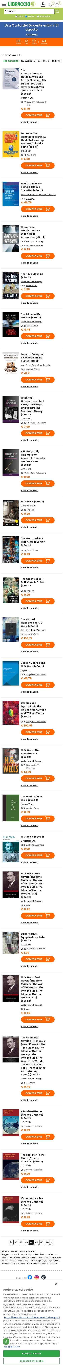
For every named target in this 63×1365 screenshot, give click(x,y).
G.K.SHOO (31, 155)
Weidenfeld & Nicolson (32, 767)
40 (26, 1242)
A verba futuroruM (36, 948)
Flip (28, 905)
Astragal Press (33, 369)
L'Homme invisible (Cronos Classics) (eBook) (32, 1202)
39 (21, 1242)
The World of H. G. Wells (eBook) (32, 798)
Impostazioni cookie (31, 1360)
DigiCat (30, 509)
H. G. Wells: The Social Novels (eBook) (30, 754)
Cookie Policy (12, 1346)
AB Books (30, 1082)
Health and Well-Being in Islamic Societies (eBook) (32, 187)
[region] (31, 1322)
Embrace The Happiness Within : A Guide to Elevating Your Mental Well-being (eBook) (33, 140)
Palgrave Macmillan (36, 674)
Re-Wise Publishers (36, 422)
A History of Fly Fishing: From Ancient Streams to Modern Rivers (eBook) (33, 458)
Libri (20, 16)
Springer (30, 198)
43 (41, 1242)
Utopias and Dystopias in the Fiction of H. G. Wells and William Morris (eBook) (33, 709)
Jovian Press (32, 808)
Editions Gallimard (35, 844)
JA (27, 1009)
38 (15, 1242)
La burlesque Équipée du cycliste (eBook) (33, 937)
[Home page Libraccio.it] (22, 5)
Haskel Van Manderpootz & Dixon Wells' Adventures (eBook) (33, 232)
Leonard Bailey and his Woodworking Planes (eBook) (33, 358)
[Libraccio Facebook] (29, 1279)
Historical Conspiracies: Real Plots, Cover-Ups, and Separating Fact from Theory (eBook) (32, 406)
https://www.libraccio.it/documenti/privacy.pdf (32, 1317)
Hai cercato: (11, 61)
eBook (31, 16)
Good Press (32, 550)
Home (3, 55)
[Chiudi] (56, 1284)
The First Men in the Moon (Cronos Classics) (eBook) (33, 1158)
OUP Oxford (32, 634)
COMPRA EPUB (34, 115)
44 (47, 1242)
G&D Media (31, 285)
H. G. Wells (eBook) (32, 501)
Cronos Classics (34, 1126)
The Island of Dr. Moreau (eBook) (31, 315)
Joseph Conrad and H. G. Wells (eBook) (33, 664)
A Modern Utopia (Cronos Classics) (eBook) (32, 1115)
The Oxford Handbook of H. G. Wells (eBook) (32, 623)
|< (11, 1242)
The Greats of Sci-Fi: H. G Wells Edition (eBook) (33, 542)
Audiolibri (45, 16)
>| (52, 1242)
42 (36, 1242)
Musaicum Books (34, 245)
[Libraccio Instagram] (36, 1279)
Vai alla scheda (29, 122)
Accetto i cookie (31, 1353)
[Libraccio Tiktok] (43, 1279)
